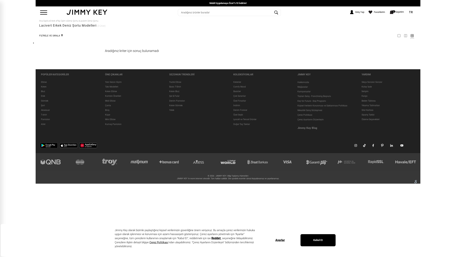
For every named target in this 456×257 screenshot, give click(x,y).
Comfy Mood (239, 86)
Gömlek (44, 101)
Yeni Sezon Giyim (113, 82)
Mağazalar (302, 87)
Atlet (43, 124)
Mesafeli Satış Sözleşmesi (309, 110)
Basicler (237, 91)
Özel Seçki (238, 115)
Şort (43, 105)
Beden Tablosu (369, 101)
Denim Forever (240, 110)
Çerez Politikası (304, 115)
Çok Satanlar (239, 96)
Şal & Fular (174, 96)
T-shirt (44, 115)
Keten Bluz (174, 91)
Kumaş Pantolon (113, 124)
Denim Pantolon (177, 101)
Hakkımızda (303, 82)
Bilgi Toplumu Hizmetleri (238, 176)
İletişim (365, 91)
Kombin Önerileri (113, 96)
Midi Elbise (110, 101)
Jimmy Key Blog (307, 128)
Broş (107, 110)
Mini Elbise (110, 119)
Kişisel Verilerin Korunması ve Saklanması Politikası (322, 105)
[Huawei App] (88, 145)
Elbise (44, 82)
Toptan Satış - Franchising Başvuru (314, 96)
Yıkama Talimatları (371, 105)
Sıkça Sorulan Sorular (372, 82)
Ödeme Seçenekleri (371, 119)
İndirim (236, 105)
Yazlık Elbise (175, 82)
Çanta (108, 105)
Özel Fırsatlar (239, 101)
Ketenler (237, 82)
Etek (43, 96)
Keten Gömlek (176, 105)
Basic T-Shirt (175, 86)
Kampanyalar (304, 91)
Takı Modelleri (111, 86)
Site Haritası (367, 110)
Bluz (43, 91)
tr (411, 12)
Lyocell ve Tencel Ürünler (244, 119)
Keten (43, 86)
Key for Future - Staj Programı (311, 101)
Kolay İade (367, 86)
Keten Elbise (111, 91)
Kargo (364, 96)
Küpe (107, 115)
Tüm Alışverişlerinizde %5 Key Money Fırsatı (349, 3)
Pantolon (45, 119)
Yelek (171, 110)
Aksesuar (45, 110)
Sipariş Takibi (368, 115)
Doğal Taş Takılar (241, 124)
